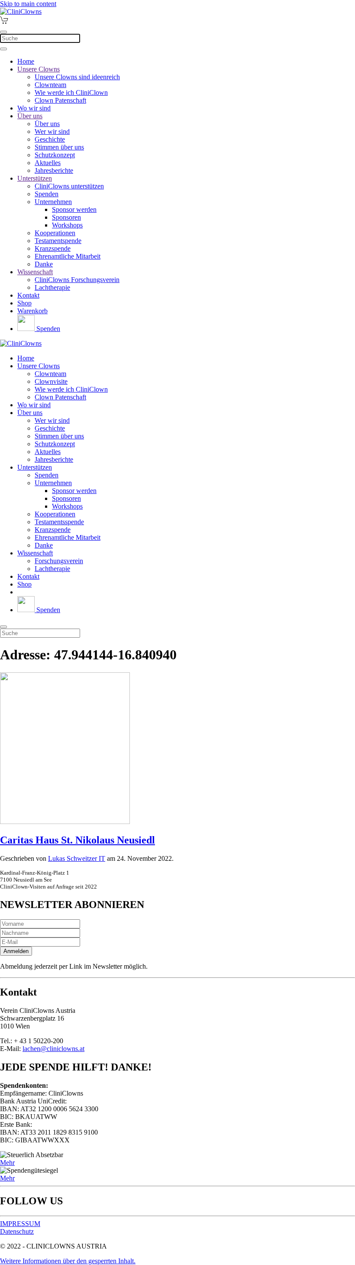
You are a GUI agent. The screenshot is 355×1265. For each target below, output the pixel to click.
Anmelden (16, 951)
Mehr (7, 1162)
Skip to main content (28, 3)
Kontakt (28, 295)
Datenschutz (17, 1231)
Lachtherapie (52, 287)
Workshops (67, 225)
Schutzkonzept (55, 155)
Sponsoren (66, 217)
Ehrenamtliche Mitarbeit (67, 256)
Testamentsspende (59, 521)
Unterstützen (34, 178)
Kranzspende (53, 248)
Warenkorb (32, 311)
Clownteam (50, 84)
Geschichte (50, 139)
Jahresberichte (54, 170)
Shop (24, 303)
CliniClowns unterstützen (69, 186)
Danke (44, 264)
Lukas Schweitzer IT (76, 858)
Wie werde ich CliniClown (71, 92)
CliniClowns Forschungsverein (77, 279)
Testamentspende (58, 240)
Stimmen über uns (59, 147)
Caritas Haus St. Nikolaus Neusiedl (77, 840)
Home (25, 61)
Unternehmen (53, 201)
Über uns (29, 116)
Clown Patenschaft (60, 100)
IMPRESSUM (20, 1223)
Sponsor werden (74, 209)
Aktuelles (48, 162)
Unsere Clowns (38, 69)
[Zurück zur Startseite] (21, 11)
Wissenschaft (35, 272)
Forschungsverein (59, 560)
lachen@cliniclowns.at (53, 1048)
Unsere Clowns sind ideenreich (77, 77)
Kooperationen (55, 233)
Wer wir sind (52, 131)
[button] (68, 1261)
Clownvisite (51, 381)
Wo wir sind (34, 108)
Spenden (46, 194)
